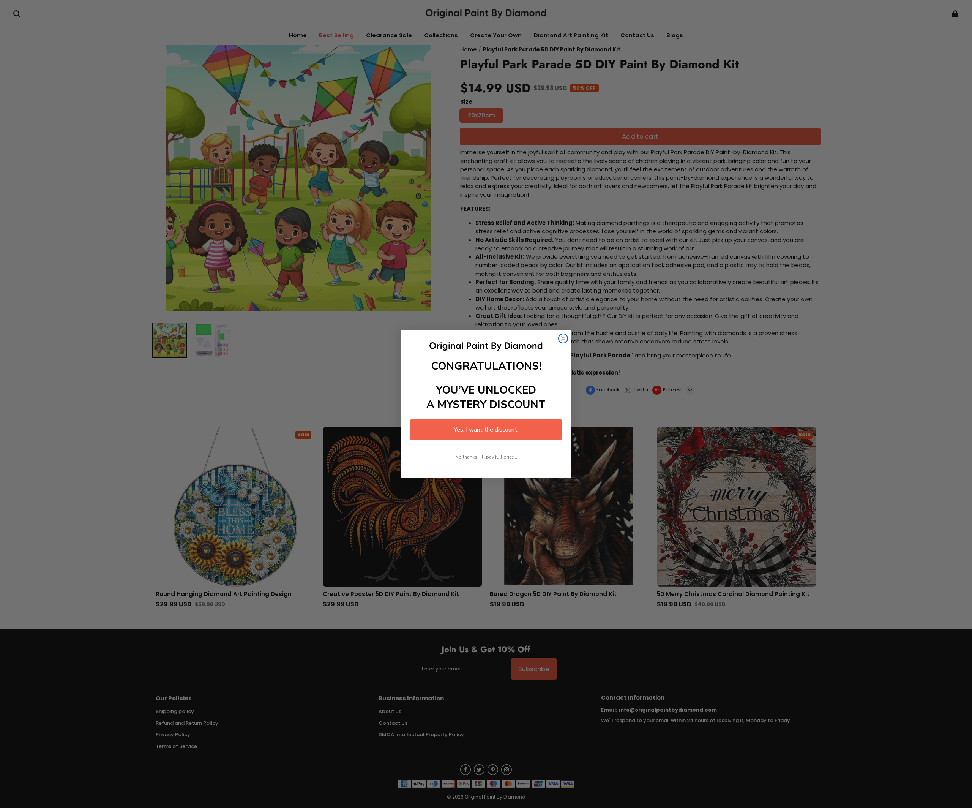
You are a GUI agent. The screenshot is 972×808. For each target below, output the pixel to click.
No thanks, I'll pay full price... (486, 457)
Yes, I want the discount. (486, 429)
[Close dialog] (563, 338)
